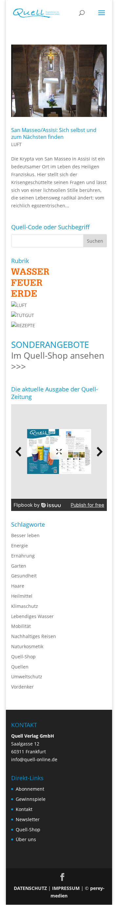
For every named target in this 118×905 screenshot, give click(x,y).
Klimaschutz (24, 606)
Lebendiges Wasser (32, 616)
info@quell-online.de (34, 759)
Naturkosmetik (27, 646)
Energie (19, 545)
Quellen (20, 667)
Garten (18, 566)
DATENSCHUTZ (30, 888)
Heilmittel (21, 596)
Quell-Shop (23, 656)
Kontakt (24, 809)
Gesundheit (24, 576)
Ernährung (23, 556)
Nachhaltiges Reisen (33, 636)
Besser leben (25, 535)
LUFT (16, 144)
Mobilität (21, 626)
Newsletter (28, 819)
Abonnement (30, 789)
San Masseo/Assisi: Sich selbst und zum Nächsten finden (53, 133)
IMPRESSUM (66, 888)
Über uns (26, 839)
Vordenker (22, 687)
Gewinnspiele (31, 799)
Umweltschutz (26, 676)
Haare (17, 586)
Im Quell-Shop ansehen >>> (57, 360)
